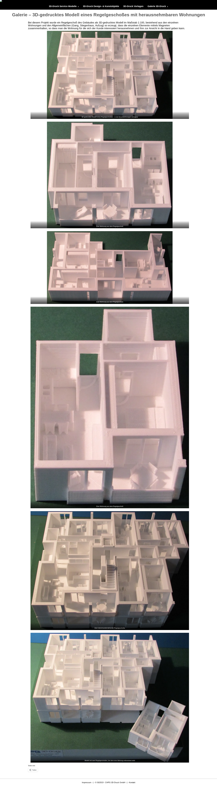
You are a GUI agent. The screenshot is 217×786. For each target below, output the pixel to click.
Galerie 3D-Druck (157, 6)
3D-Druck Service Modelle (63, 6)
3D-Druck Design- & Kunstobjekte (101, 6)
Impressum (86, 782)
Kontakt (132, 782)
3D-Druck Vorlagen (133, 6)
